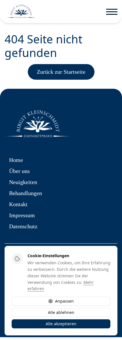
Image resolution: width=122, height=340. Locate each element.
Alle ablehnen (61, 312)
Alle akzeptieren (61, 323)
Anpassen (64, 301)
